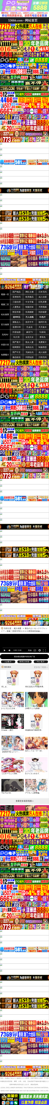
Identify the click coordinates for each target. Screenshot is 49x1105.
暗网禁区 (17, 347)
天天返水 (43, 327)
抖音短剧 (17, 332)
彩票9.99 (17, 327)
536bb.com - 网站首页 (23, 20)
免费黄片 (43, 342)
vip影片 (8, 662)
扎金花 (30, 327)
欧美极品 (30, 297)
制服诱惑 (43, 347)
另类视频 (43, 307)
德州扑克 (43, 322)
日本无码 (43, 292)
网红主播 (30, 292)
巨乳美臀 (43, 302)
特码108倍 (24, 662)
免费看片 (5, 355)
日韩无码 (43, 357)
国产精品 (17, 292)
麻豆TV (29, 332)
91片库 (16, 337)
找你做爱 (43, 312)
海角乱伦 (30, 347)
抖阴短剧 (30, 357)
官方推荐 (5, 324)
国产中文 (17, 352)
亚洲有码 (17, 297)
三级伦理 (17, 302)
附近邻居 (17, 312)
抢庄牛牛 (30, 322)
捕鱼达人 (17, 322)
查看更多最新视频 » (24, 801)
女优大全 (30, 337)
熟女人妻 (30, 342)
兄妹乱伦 (30, 352)
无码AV (5, 335)
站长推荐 (5, 314)
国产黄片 (17, 342)
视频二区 (5, 304)
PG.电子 (41, 662)
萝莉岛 (43, 337)
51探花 (42, 332)
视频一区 (5, 294)
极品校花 (17, 357)
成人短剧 (43, 352)
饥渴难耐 (30, 312)
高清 (30, 650)
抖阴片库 (5, 345)
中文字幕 (30, 302)
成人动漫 (43, 297)
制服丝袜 (30, 307)
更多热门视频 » (41, 667)
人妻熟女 (17, 307)
